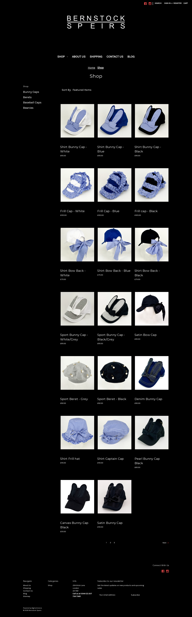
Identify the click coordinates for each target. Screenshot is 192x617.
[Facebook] (145, 3)
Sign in (167, 3)
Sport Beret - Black (111, 399)
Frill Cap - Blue (108, 211)
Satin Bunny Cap (110, 523)
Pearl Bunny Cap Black (147, 461)
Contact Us (115, 56)
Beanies (28, 108)
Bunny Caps (31, 92)
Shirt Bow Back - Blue (113, 271)
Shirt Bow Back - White (73, 273)
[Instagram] (150, 3)
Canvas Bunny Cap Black (74, 525)
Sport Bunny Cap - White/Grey (74, 337)
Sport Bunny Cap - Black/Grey (111, 337)
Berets (27, 97)
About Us (79, 56)
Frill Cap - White (72, 211)
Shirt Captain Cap (110, 459)
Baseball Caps (32, 102)
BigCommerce (37, 608)
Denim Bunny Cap (148, 399)
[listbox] (85, 90)
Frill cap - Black (146, 211)
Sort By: (66, 89)
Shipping (96, 56)
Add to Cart (77, 120)
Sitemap (26, 596)
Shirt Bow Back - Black (147, 273)
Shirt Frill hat (70, 459)
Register (177, 3)
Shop (61, 56)
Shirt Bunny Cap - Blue (110, 149)
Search (158, 3)
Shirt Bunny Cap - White (73, 149)
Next (164, 543)
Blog (131, 56)
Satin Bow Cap (146, 335)
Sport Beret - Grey (74, 399)
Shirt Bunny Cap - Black (148, 149)
